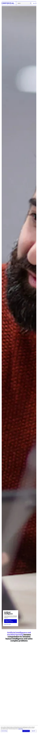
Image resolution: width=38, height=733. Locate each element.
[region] (19, 729)
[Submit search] (30, 3)
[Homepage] (9, 3)
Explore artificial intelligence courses (9, 621)
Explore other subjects (7, 624)
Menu (34, 3)
